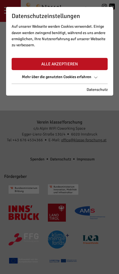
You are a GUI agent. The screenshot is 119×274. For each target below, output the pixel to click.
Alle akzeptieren (59, 64)
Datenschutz (97, 89)
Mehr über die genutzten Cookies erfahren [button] (56, 77)
